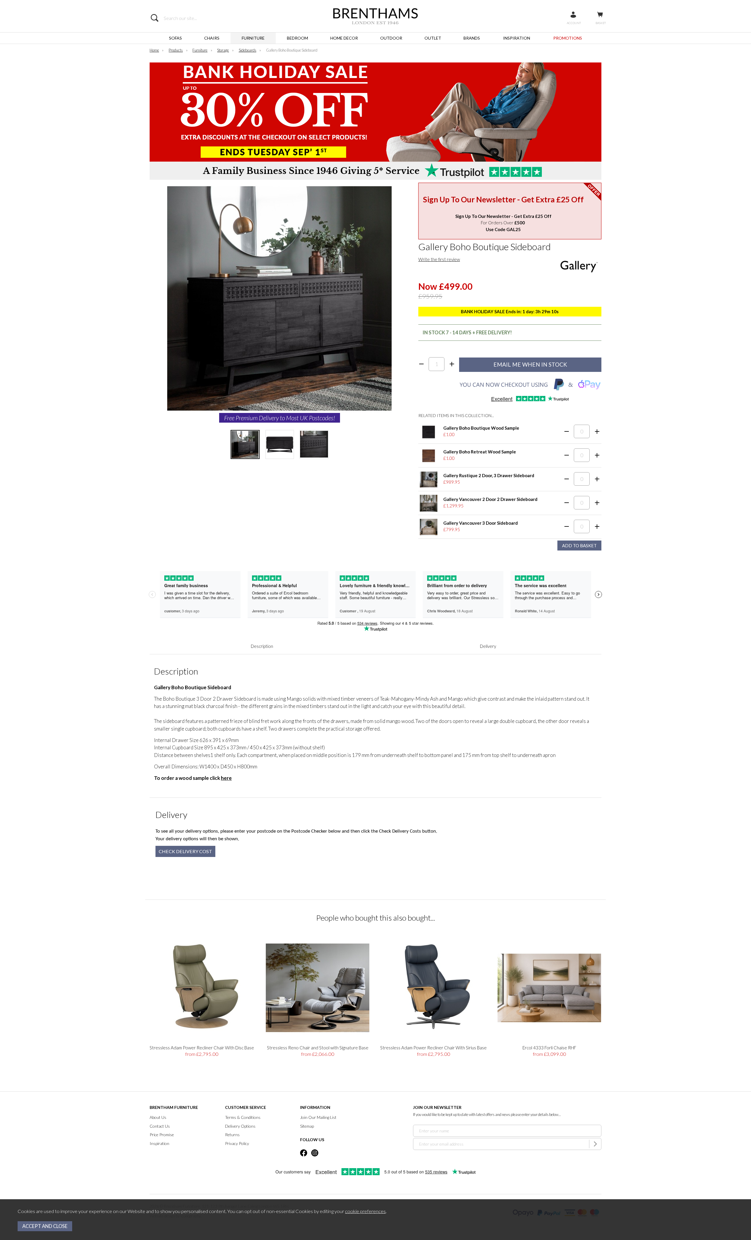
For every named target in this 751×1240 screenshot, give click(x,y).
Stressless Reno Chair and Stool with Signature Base (317, 1047)
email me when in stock (530, 364)
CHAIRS (211, 37)
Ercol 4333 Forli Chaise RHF (549, 1047)
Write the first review (439, 259)
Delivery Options (240, 1126)
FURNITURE (253, 37)
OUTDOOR (391, 37)
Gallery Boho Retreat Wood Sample (479, 451)
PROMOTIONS (567, 37)
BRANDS (472, 37)
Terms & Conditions (243, 1117)
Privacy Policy (237, 1143)
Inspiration (159, 1143)
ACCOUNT (574, 23)
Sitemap (307, 1126)
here (226, 778)
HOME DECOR (344, 37)
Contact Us (160, 1126)
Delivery (488, 646)
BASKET (601, 23)
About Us (158, 1117)
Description (262, 646)
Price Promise (162, 1134)
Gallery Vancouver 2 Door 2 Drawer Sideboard (490, 499)
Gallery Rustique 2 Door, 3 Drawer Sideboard (488, 475)
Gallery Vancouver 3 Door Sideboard (480, 523)
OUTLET (432, 37)
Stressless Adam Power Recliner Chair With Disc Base (202, 1047)
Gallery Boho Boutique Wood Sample (481, 428)
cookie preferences (365, 1211)
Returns (232, 1134)
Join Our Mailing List (318, 1117)
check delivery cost (185, 851)
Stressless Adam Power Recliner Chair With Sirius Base (433, 1047)
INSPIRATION (516, 37)
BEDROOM (297, 37)
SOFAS (175, 37)
